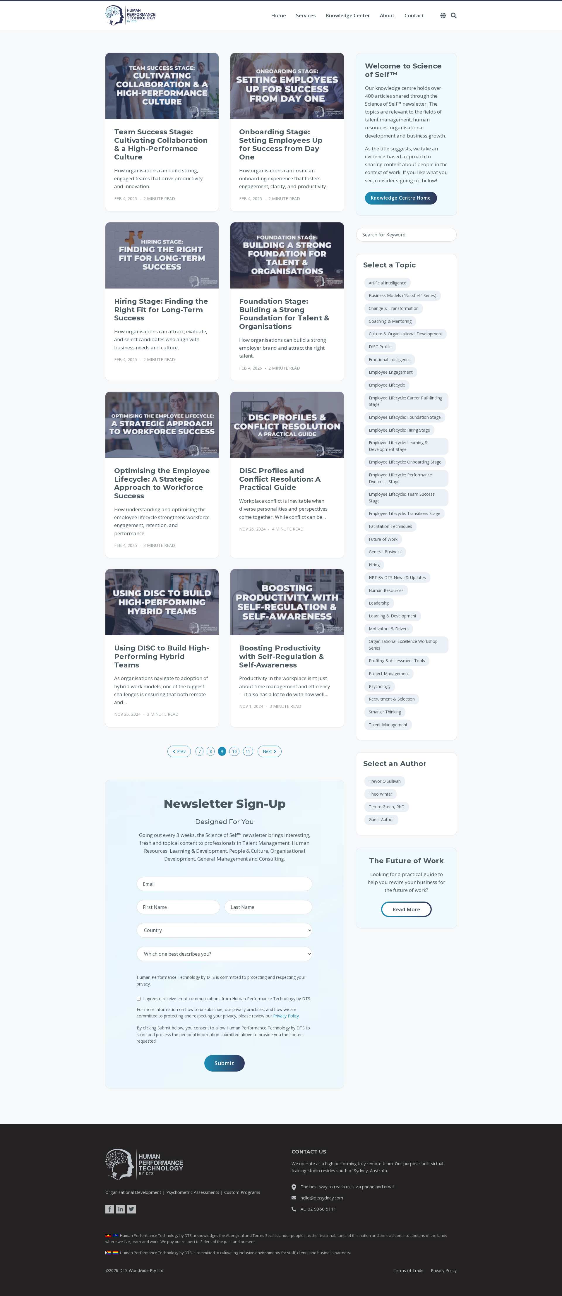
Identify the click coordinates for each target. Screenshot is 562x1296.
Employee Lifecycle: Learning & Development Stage (398, 446)
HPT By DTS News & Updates (397, 577)
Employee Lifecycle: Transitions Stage (404, 513)
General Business (385, 552)
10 (234, 751)
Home (278, 15)
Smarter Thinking (385, 712)
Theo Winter (380, 794)
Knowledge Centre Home (401, 198)
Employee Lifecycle (387, 385)
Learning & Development (393, 616)
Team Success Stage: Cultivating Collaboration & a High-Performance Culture (161, 144)
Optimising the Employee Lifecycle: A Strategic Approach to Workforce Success (162, 483)
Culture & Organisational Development (405, 334)
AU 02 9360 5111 (318, 1209)
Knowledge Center (348, 15)
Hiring (374, 564)
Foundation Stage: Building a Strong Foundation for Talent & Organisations (284, 314)
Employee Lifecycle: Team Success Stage (402, 497)
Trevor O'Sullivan (385, 781)
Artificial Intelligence (387, 283)
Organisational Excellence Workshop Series (403, 644)
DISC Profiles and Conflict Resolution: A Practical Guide (280, 479)
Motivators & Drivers (389, 628)
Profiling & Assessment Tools (397, 660)
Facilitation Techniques (390, 526)
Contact (414, 15)
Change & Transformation (394, 308)
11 (248, 751)
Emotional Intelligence (390, 359)
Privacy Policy (286, 1016)
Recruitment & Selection (392, 699)
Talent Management (388, 724)
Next (267, 751)
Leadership (379, 603)
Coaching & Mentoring (390, 321)
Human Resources (386, 590)
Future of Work (383, 539)
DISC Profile (380, 346)
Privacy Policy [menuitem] (444, 1270)
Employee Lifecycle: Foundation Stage (405, 417)
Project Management (389, 673)
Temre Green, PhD (387, 806)
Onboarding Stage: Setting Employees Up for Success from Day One (281, 144)
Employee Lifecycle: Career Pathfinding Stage (405, 401)
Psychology (379, 686)
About (387, 15)
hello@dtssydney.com (322, 1198)
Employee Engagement (391, 372)
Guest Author (381, 819)
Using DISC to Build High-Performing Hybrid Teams (161, 656)
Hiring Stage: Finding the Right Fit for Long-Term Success (161, 309)
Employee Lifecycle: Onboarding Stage (405, 462)
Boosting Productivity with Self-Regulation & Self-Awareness (281, 656)
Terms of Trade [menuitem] (409, 1270)
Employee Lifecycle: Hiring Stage (399, 430)
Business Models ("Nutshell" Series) (402, 295)
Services (306, 15)
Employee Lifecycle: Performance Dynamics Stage (400, 478)
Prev (181, 751)
